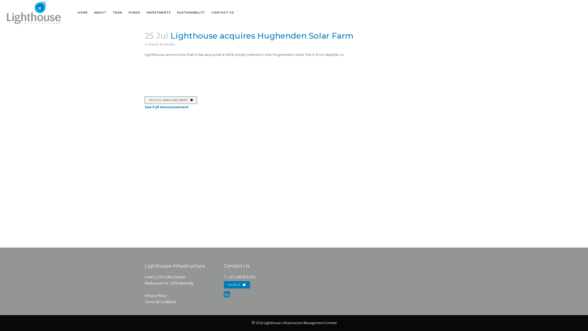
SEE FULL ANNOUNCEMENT (168, 100)
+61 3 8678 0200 (241, 277)
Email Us (234, 284)
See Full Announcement (166, 107)
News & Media (162, 44)
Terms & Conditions (160, 302)
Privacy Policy (156, 296)
